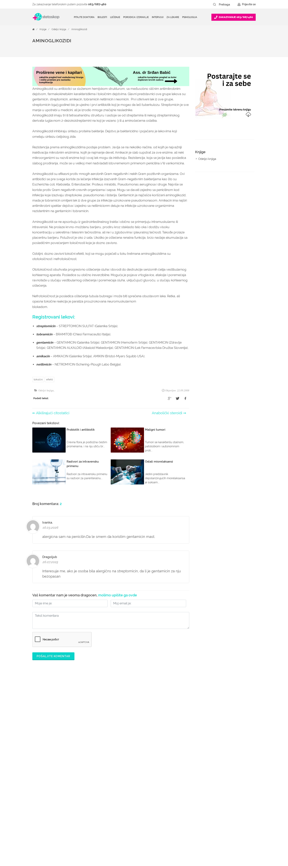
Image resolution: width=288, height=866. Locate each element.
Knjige (43, 29)
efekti (49, 379)
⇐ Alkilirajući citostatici (50, 413)
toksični (38, 379)
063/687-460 (97, 4)
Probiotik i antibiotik (81, 429)
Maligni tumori (155, 429)
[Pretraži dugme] (214, 4)
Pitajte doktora (84, 17)
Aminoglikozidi (79, 29)
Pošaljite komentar (53, 656)
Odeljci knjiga (59, 29)
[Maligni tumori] (127, 440)
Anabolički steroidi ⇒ (169, 413)
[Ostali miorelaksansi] (127, 471)
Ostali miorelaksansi (159, 461)
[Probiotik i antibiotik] (49, 440)
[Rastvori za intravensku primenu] (49, 471)
